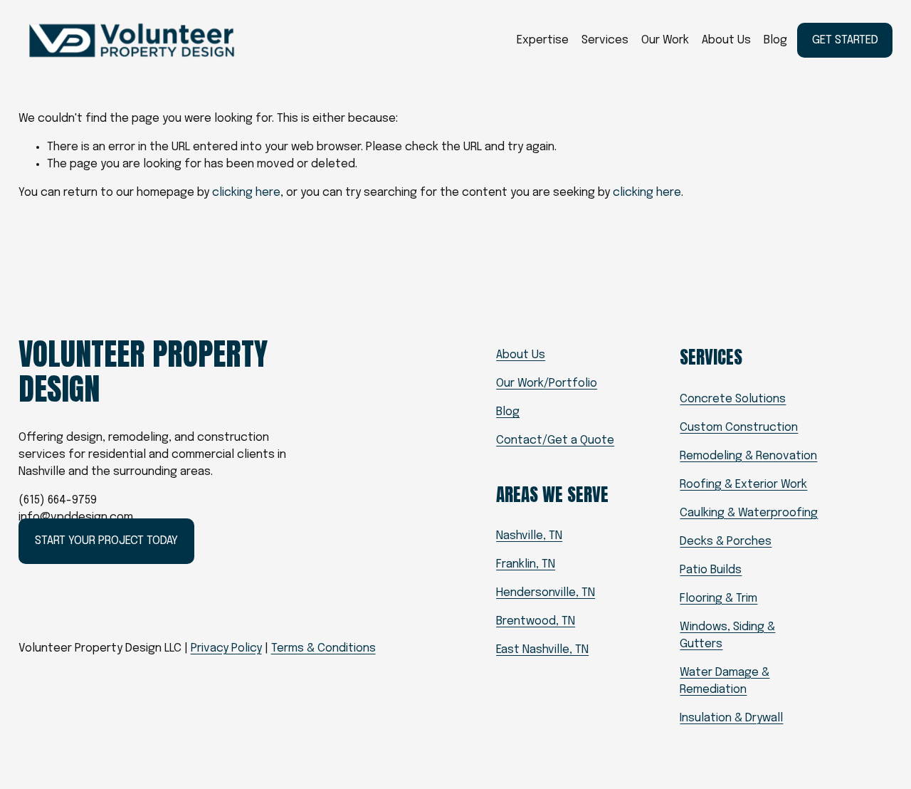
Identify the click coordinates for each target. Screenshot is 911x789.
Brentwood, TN (535, 621)
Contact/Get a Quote (555, 440)
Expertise (543, 40)
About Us (726, 40)
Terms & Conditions (323, 648)
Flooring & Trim (718, 598)
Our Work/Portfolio (546, 383)
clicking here (246, 193)
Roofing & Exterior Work (743, 485)
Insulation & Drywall (731, 718)
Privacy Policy (226, 648)
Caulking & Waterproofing (749, 513)
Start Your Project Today (106, 541)
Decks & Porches (726, 541)
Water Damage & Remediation (724, 681)
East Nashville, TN (542, 650)
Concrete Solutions (733, 399)
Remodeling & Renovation (748, 456)
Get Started (845, 40)
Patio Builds (711, 570)
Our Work (665, 40)
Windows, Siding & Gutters (727, 635)
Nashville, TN (529, 536)
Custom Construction (739, 428)
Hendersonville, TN (545, 593)
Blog (775, 40)
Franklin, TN (525, 564)
